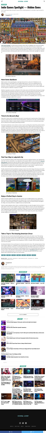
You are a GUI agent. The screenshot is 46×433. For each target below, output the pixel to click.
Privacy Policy (27, 426)
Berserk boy (15, 258)
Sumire (36, 258)
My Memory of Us (33, 249)
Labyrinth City (31, 258)
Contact (22, 426)
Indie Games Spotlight (5, 45)
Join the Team (17, 426)
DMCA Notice (34, 426)
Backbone (10, 258)
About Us (11, 426)
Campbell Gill (8, 15)
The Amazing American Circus (7, 259)
